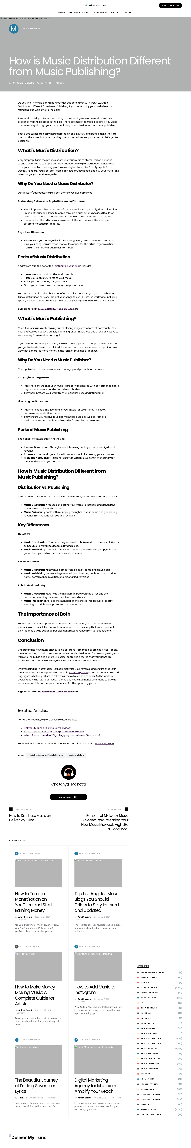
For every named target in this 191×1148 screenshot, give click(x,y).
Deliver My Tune (78, 672)
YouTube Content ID (151, 1114)
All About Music (149, 988)
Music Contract (149, 1033)
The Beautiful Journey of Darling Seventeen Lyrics (36, 1085)
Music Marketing (150, 1053)
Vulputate (146, 1104)
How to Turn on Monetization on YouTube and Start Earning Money (33, 902)
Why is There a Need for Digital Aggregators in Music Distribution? (62, 735)
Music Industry (149, 1048)
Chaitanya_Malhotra (23, 83)
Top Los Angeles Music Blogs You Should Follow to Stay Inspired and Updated (96, 902)
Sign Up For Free (170, 5)
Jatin (21, 1098)
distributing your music (68, 266)
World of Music (149, 1109)
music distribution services (55, 309)
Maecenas (146, 1013)
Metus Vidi (146, 1018)
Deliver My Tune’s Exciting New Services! (47, 728)
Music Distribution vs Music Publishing (46, 755)
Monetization (148, 1023)
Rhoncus (145, 1074)
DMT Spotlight (148, 998)
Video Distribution (151, 1094)
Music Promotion (150, 1064)
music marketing (76, 755)
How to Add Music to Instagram (94, 990)
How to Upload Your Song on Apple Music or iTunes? (54, 731)
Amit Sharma (25, 917)
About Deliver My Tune (152, 972)
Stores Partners (149, 1084)
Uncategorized (149, 1089)
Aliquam (145, 982)
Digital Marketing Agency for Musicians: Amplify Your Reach (96, 1085)
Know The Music (149, 1008)
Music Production (150, 1059)
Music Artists (148, 1028)
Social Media (147, 1079)
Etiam (143, 1003)
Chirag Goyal (25, 1010)
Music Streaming (150, 1069)
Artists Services (149, 993)
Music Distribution (151, 1038)
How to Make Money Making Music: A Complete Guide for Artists (35, 995)
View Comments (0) (67, 797)
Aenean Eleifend (149, 977)
